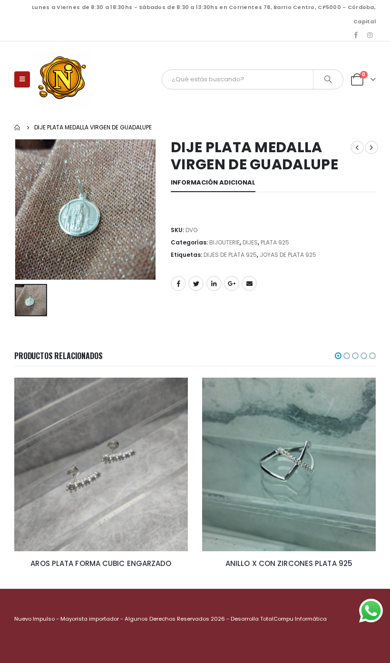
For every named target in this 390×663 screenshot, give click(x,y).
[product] (122, 464)
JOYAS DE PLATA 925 (288, 255)
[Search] (328, 79)
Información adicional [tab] (213, 182)
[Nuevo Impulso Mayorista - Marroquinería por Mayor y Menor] (62, 79)
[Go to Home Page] (17, 127)
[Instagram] (369, 35)
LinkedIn (214, 283)
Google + (231, 283)
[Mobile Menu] (22, 79)
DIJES (250, 242)
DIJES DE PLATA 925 (230, 255)
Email (249, 283)
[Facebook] (356, 35)
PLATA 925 (275, 242)
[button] (338, 355)
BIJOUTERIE (224, 242)
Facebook (178, 283)
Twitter (196, 283)
